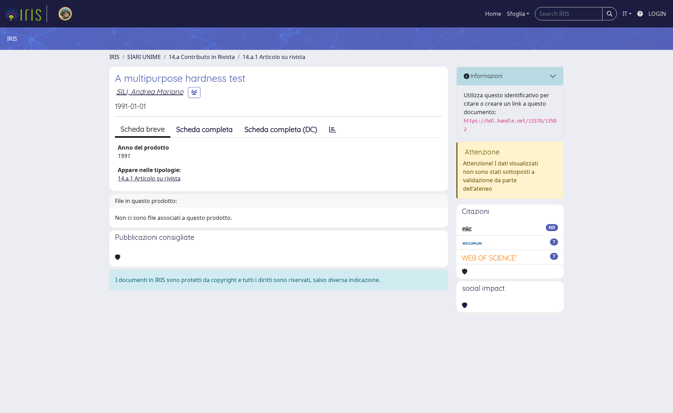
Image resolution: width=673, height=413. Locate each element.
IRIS (114, 57)
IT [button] (625, 14)
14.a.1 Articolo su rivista (274, 57)
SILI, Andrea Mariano (149, 91)
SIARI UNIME (144, 57)
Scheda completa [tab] (204, 129)
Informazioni (485, 75)
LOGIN (657, 14)
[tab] (332, 129)
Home (493, 14)
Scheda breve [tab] (143, 129)
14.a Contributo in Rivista (202, 57)
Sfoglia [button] (516, 14)
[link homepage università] (65, 13)
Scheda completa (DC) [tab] (281, 129)
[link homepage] (25, 13)
